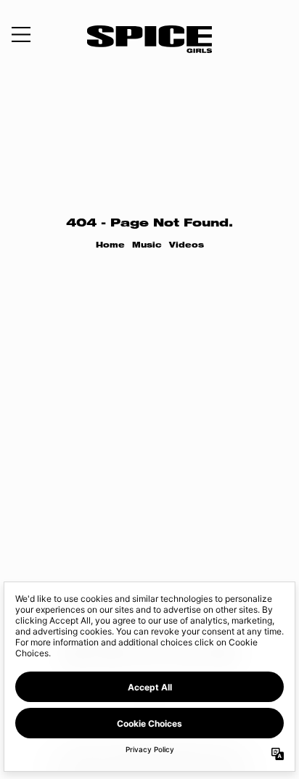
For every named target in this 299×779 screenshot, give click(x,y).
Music (147, 246)
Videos (186, 246)
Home (110, 246)
